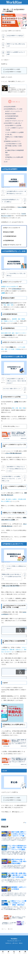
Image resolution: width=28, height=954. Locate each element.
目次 (13, 101)
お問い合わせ (15, 943)
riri (9, 85)
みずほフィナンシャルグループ (13, 111)
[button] (25, 484)
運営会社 (20, 943)
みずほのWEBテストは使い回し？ (13, 123)
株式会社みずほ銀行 (10, 113)
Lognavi (7, 154)
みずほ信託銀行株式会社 (11, 116)
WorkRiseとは (8, 943)
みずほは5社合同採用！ (10, 106)
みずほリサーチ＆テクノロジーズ (14, 120)
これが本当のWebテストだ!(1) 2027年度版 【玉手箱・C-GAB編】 (13, 146)
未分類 (4, 819)
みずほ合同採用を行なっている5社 (13, 109)
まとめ (6, 161)
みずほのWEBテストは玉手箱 (13, 125)
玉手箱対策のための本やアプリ (12, 141)
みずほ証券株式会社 (10, 118)
